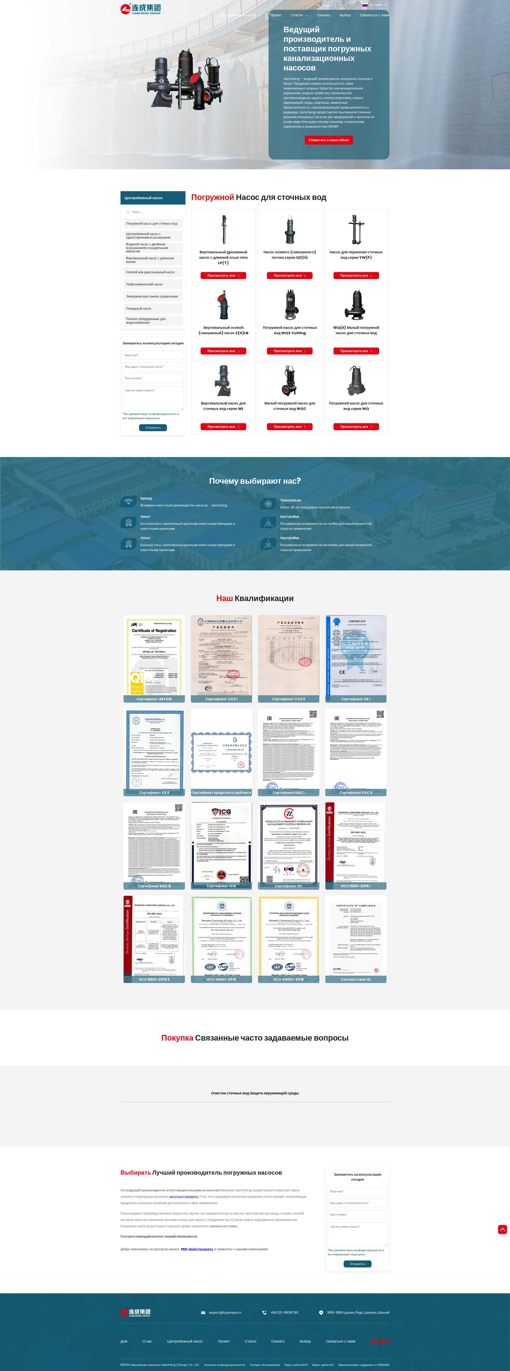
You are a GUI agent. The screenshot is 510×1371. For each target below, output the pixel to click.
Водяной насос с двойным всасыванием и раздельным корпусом (147, 248)
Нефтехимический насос (144, 284)
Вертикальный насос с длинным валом (150, 260)
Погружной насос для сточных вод (151, 223)
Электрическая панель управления (152, 296)
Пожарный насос (138, 308)
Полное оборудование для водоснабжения (146, 320)
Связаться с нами (340, 1341)
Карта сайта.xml (323, 1365)
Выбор (305, 1341)
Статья (250, 1341)
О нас (147, 1341)
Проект (224, 1341)
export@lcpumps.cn (225, 1312)
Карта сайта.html (296, 1365)
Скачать (278, 1341)
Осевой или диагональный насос (150, 272)
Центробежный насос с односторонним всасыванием (148, 235)
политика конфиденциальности (224, 1365)
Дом (124, 1341)
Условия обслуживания (265, 1365)
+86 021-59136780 (284, 1312)
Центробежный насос (185, 1341)
